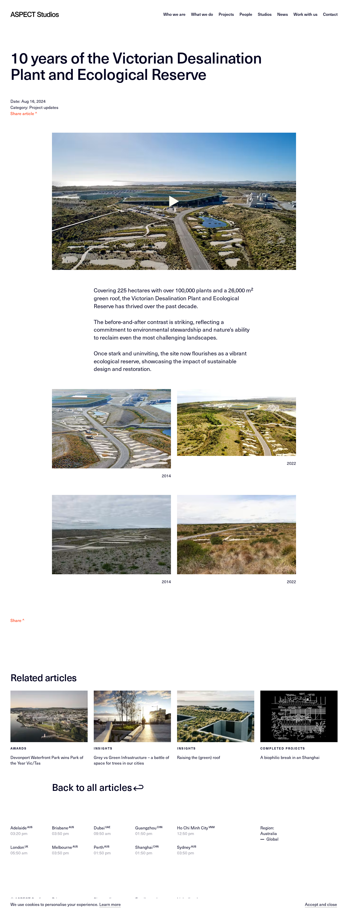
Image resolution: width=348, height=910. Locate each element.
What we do (202, 14)
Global (272, 839)
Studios (265, 14)
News (282, 14)
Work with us (305, 14)
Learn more (110, 904)
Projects (226, 14)
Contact (330, 14)
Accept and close (321, 904)
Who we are (174, 14)
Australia (268, 833)
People (245, 14)
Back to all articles (92, 787)
